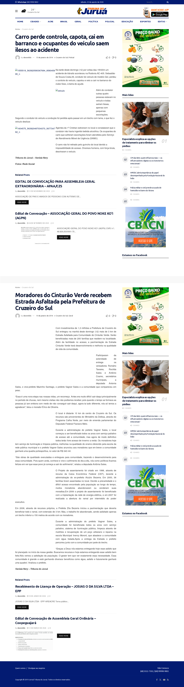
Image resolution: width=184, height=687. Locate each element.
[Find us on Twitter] (160, 679)
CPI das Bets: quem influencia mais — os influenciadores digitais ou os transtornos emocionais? (146, 161)
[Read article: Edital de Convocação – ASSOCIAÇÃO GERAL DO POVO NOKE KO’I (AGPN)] (34, 236)
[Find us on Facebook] (156, 679)
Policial (71, 57)
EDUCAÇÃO (127, 21)
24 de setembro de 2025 (38, 223)
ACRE (50, 21)
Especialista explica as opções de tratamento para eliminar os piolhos (139, 142)
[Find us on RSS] (168, 679)
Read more (23, 202)
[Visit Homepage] (92, 11)
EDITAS (161, 21)
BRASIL (63, 21)
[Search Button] (167, 2)
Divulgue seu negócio (36, 668)
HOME (20, 21)
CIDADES (34, 21)
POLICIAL (109, 21)
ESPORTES (145, 21)
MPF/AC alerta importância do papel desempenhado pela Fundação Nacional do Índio (147, 175)
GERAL (78, 21)
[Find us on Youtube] (164, 679)
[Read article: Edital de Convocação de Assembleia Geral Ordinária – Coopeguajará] (34, 641)
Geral (71, 316)
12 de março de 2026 (37, 628)
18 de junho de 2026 (37, 596)
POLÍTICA (93, 21)
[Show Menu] (16, 11)
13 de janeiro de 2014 (44, 57)
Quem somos (20, 668)
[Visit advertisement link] (145, 58)
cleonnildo (27, 57)
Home (17, 29)
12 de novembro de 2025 (39, 191)
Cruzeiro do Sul (28, 29)
